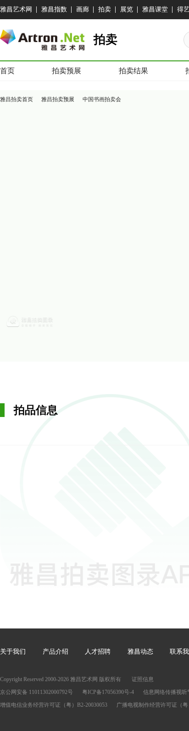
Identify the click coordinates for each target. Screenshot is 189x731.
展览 (126, 9)
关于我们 (13, 651)
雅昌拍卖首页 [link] (16, 99)
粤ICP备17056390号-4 (108, 692)
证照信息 (143, 679)
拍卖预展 (66, 71)
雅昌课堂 (155, 9)
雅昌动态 (140, 651)
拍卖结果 (133, 71)
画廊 (82, 9)
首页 (7, 71)
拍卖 (104, 9)
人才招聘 (98, 651)
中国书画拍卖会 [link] (102, 99)
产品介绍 (55, 651)
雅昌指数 (54, 9)
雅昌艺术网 (16, 9)
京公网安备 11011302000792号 (36, 692)
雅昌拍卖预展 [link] (57, 99)
